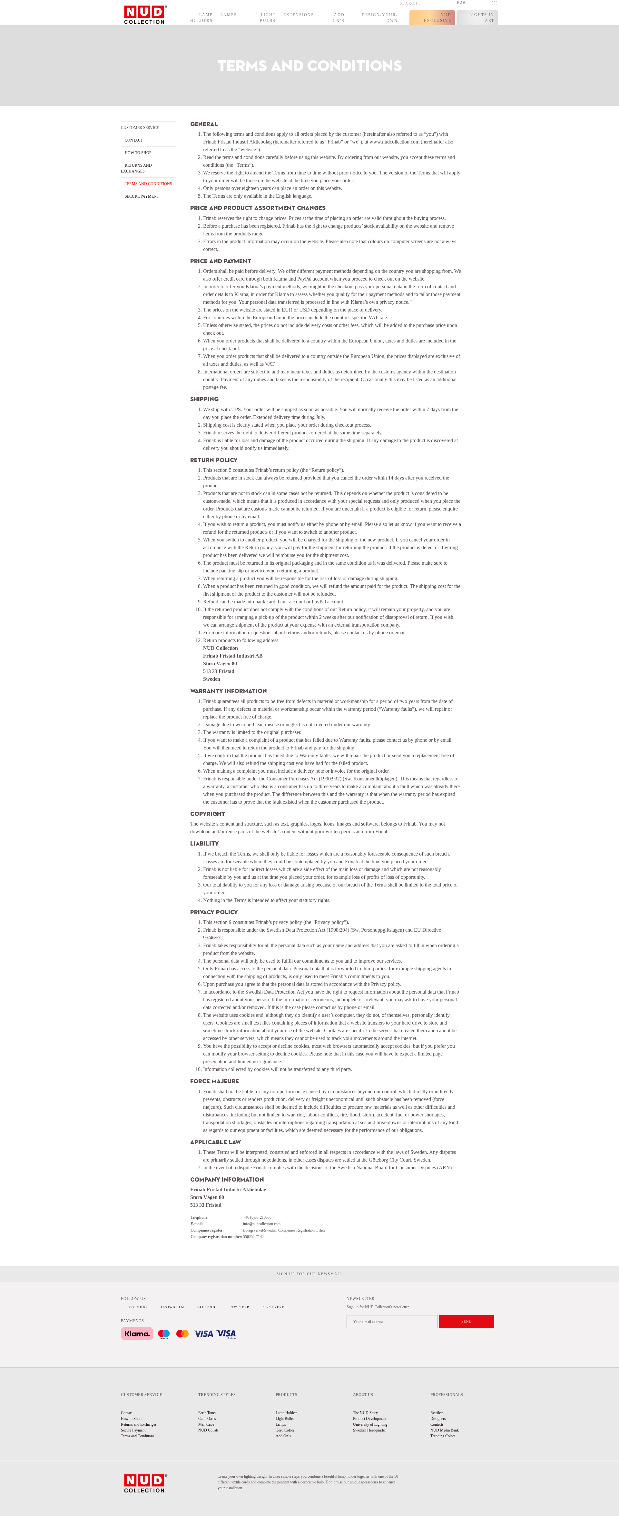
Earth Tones (207, 1413)
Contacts (437, 1424)
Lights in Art (481, 18)
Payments (132, 1321)
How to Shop (138, 153)
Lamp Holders (201, 18)
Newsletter (361, 1298)
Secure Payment (142, 196)
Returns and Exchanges (139, 1424)
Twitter (240, 1307)
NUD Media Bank (444, 1430)
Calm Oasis (207, 1418)
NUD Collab (208, 1430)
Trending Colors (443, 1436)
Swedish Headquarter (369, 1430)
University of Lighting (370, 1424)
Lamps (229, 15)
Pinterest (273, 1307)
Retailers (437, 1413)
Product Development (369, 1418)
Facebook (208, 1307)
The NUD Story (365, 1413)
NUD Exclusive (437, 18)
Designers (438, 1418)
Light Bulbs (268, 18)
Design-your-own (380, 18)
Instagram (172, 1307)
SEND (466, 1321)
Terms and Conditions (148, 184)
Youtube (138, 1307)
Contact (134, 140)
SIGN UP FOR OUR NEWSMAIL (309, 1274)
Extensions (298, 15)
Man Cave (206, 1424)
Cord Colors (285, 1430)
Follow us (133, 1298)
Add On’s (339, 18)
